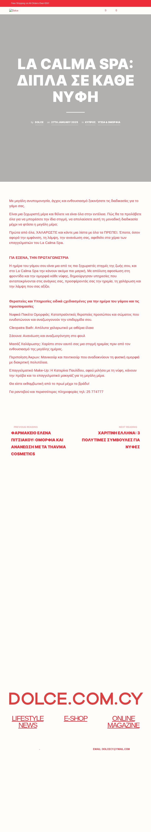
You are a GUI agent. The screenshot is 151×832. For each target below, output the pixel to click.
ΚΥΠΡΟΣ (90, 122)
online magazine (123, 721)
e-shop (75, 718)
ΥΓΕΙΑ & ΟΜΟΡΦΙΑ (109, 122)
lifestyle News (27, 721)
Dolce (39, 122)
